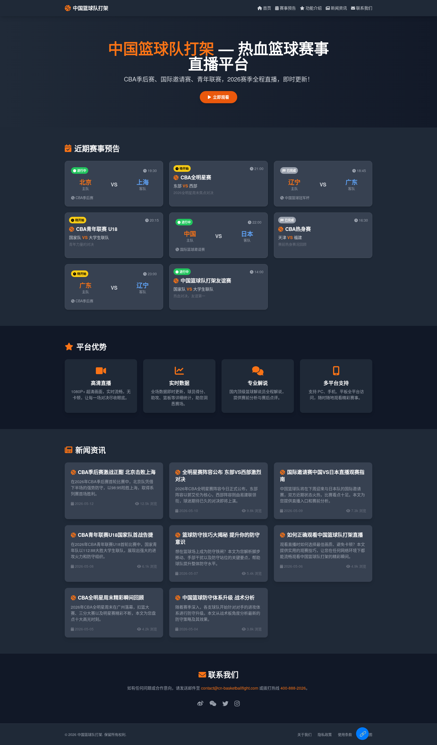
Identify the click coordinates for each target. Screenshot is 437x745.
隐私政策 (325, 734)
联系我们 (364, 8)
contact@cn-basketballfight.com (229, 688)
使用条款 (345, 734)
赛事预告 (288, 8)
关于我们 (304, 734)
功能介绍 (313, 8)
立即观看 (221, 97)
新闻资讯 (339, 8)
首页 (267, 8)
